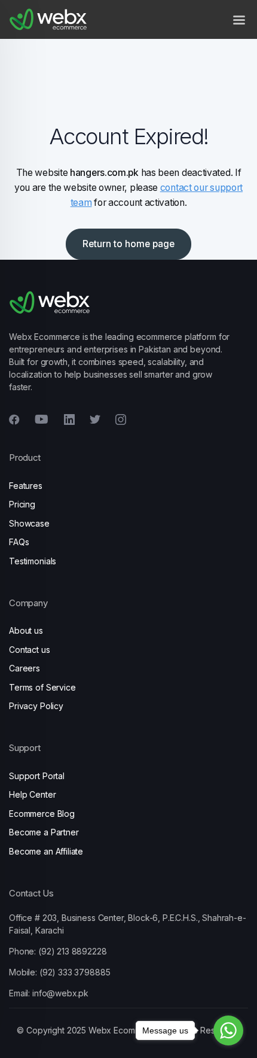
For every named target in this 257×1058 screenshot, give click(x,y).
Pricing (22, 504)
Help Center (32, 794)
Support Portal (37, 776)
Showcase (29, 523)
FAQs (19, 542)
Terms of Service (42, 687)
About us (26, 630)
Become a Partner (44, 832)
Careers (24, 668)
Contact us (29, 649)
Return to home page (128, 244)
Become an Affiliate (46, 851)
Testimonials (32, 561)
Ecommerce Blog (42, 813)
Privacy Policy (36, 706)
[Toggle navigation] (239, 20)
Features (25, 486)
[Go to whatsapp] (228, 1030)
